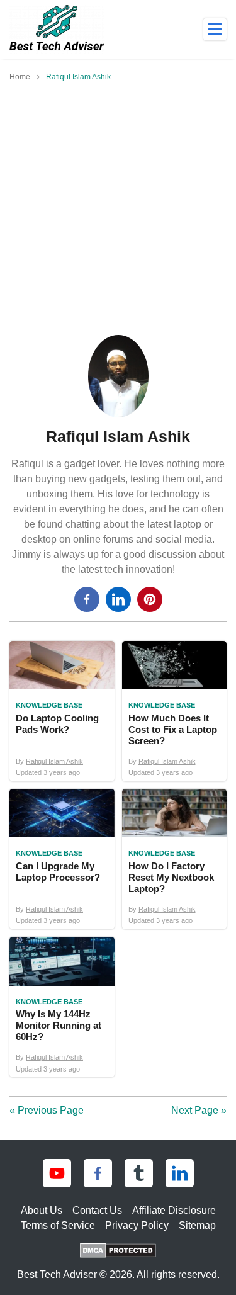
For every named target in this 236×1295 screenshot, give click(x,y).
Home (19, 76)
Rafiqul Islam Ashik (54, 761)
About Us (41, 1210)
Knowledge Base (49, 705)
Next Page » (199, 1110)
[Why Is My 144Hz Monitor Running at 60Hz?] (62, 1007)
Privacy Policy (137, 1225)
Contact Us (97, 1210)
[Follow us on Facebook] (98, 1173)
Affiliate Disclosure (174, 1210)
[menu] (215, 29)
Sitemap (197, 1225)
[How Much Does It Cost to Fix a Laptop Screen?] (174, 711)
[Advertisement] (118, 211)
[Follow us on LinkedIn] (180, 1173)
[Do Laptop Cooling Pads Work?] (62, 711)
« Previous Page (46, 1110)
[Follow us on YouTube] (57, 1173)
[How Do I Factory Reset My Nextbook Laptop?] (174, 859)
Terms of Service (58, 1225)
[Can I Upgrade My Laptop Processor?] (62, 859)
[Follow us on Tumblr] (139, 1173)
